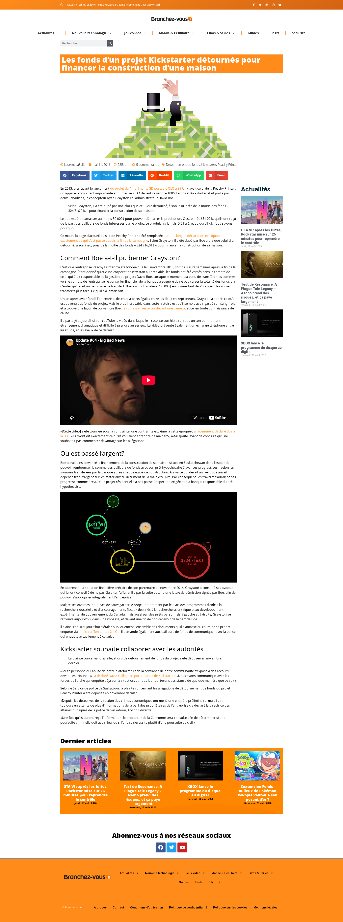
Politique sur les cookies (230, 907)
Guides (253, 33)
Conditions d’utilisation (146, 907)
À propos (100, 907)
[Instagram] (273, 5)
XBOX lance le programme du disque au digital (261, 347)
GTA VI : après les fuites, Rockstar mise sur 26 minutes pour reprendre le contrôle (261, 236)
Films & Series (218, 33)
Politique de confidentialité (188, 907)
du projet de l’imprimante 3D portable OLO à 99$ (146, 188)
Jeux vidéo (132, 33)
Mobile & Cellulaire (174, 33)
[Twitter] (260, 5)
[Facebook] (161, 847)
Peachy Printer (228, 164)
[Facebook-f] (253, 5)
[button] (75, 175)
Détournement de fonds (183, 164)
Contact (118, 907)
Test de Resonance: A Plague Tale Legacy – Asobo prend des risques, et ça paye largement (259, 292)
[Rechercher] (110, 43)
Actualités (46, 33)
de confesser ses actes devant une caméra (153, 308)
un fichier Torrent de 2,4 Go (99, 631)
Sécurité (298, 33)
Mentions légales (265, 907)
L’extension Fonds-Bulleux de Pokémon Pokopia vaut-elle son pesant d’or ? (257, 793)
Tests (275, 33)
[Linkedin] (267, 5)
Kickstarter (208, 164)
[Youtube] (280, 5)
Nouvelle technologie (89, 33)
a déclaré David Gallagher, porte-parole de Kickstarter (134, 676)
